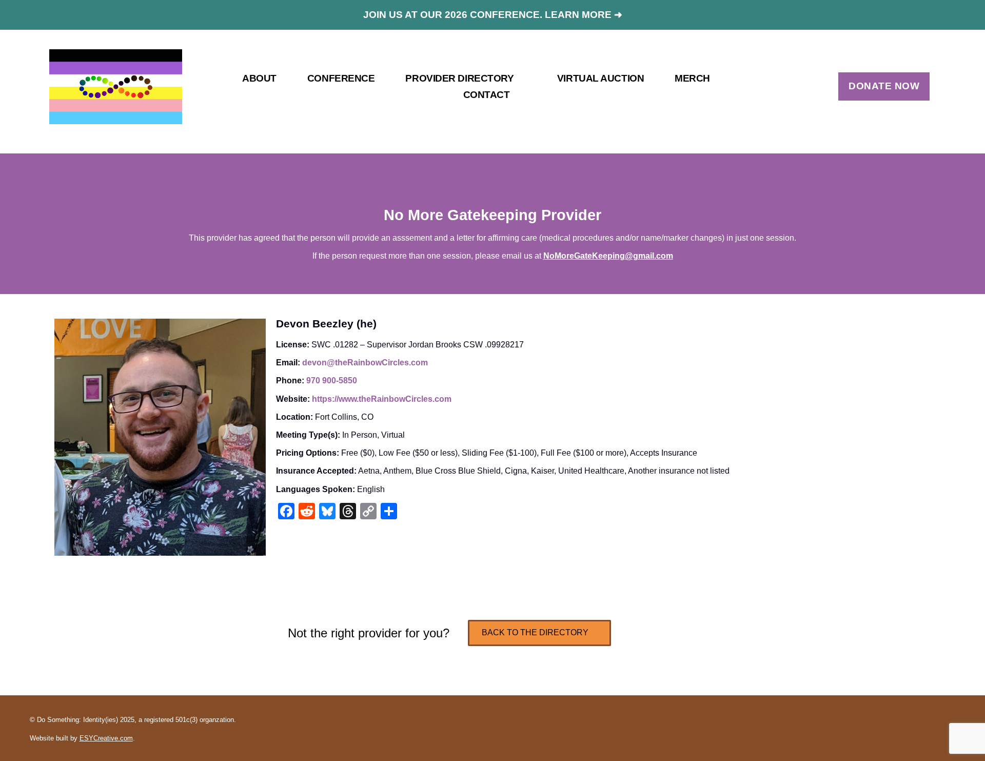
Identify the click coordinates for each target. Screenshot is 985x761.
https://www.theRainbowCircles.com (381, 399)
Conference (341, 78)
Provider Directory (459, 78)
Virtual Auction (600, 78)
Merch (692, 78)
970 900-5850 (331, 380)
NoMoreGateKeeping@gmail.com (608, 255)
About (259, 78)
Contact (486, 94)
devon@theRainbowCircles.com (365, 362)
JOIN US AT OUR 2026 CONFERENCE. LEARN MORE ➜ (492, 14)
